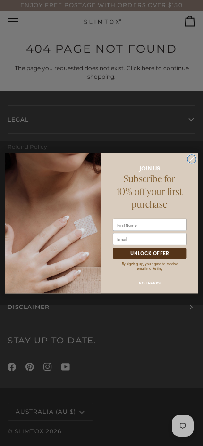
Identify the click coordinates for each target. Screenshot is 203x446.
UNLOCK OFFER (149, 253)
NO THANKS (150, 282)
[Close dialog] (191, 158)
